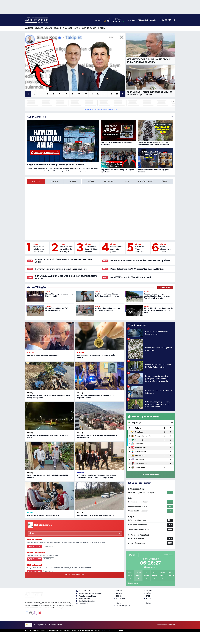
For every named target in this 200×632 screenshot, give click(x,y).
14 (110, 94)
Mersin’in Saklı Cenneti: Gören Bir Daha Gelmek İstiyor (91, 249)
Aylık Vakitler (134, 583)
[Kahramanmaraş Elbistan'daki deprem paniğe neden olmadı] (99, 416)
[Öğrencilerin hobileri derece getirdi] (49, 496)
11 (92, 94)
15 (117, 94)
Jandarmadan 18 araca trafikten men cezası (96, 515)
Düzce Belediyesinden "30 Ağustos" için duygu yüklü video (137, 269)
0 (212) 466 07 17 (35, 559)
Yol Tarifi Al (49, 546)
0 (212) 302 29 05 (35, 546)
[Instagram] (35, 613)
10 (85, 94)
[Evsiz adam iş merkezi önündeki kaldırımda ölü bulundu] (49, 456)
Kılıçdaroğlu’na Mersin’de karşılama (42, 355)
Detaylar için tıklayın (150, 474)
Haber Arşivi (83, 604)
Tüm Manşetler (84, 598)
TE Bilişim (171, 625)
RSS (29, 625)
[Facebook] (27, 613)
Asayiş (30, 393)
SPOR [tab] (127, 181)
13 (104, 94)
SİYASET (39, 28)
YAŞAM (48, 28)
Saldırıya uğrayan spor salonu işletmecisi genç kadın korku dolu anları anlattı (165, 249)
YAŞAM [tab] (72, 181)
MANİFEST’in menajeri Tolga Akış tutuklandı (130, 277)
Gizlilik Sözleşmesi (123, 606)
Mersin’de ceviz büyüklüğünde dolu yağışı (66, 249)
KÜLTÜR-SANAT (89, 28)
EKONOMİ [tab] (109, 181)
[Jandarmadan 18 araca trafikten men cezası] (99, 496)
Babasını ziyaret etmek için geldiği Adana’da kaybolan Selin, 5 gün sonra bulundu (116, 249)
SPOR (77, 28)
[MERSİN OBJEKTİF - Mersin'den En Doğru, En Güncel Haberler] (48, 20)
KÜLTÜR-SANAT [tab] (145, 181)
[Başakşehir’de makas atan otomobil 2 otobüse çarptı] (49, 416)
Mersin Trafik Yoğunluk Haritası (90, 593)
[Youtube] (39, 613)
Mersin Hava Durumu (86, 591)
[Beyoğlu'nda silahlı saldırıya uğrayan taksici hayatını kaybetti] (99, 376)
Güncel (35, 244)
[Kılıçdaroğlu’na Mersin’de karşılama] (49, 336)
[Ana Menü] (174, 28)
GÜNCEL (29, 28)
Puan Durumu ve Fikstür (87, 596)
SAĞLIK (57, 28)
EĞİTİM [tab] (164, 181)
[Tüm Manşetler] (172, 117)
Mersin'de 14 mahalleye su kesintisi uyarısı (39, 249)
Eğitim (30, 513)
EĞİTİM (101, 28)
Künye (118, 603)
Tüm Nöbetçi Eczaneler (75, 574)
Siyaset (80, 473)
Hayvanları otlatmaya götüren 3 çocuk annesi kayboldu (61, 269)
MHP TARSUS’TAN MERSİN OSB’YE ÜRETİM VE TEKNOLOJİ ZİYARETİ (141, 261)
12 (98, 94)
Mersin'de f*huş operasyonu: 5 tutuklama (141, 249)
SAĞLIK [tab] (90, 181)
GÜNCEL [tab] (36, 181)
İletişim (148, 603)
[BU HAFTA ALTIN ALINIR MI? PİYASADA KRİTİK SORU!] (99, 336)
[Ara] (174, 20)
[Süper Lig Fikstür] (172, 483)
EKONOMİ (67, 28)
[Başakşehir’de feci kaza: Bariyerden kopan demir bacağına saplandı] (49, 376)
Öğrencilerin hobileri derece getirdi (43, 515)
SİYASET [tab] (54, 181)
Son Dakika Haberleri (87, 601)
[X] (31, 613)
